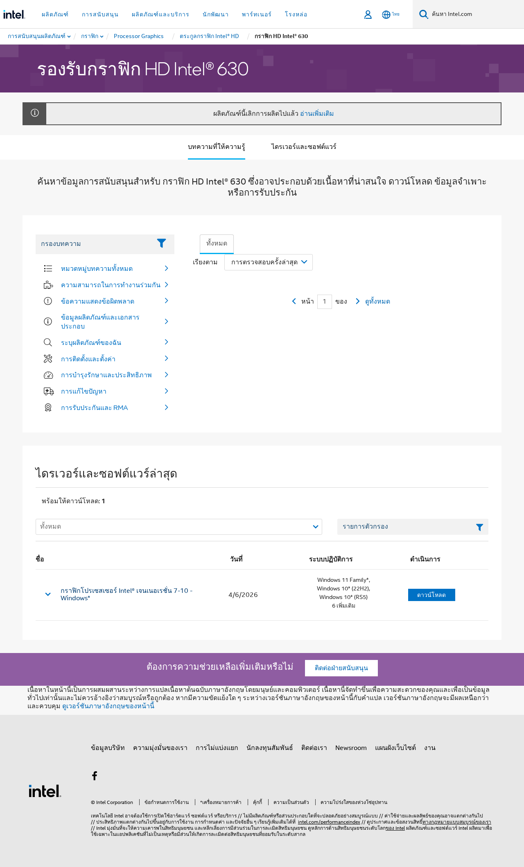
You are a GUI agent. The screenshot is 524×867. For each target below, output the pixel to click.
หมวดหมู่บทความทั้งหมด (97, 268)
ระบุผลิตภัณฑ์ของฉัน (91, 342)
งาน (430, 748)
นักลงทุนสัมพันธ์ (269, 748)
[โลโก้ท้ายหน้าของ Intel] (45, 790)
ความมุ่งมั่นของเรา (160, 748)
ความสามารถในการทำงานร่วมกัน (110, 285)
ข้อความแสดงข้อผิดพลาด (97, 301)
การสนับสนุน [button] (100, 14)
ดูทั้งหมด (377, 301)
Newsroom (351, 748)
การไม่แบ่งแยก (217, 748)
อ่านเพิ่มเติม (317, 114)
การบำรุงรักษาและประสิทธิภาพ (106, 375)
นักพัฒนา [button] (216, 14)
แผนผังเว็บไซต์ (395, 748)
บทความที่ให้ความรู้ (216, 147)
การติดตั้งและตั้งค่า (88, 359)
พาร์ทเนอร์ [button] (257, 14)
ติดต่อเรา (314, 748)
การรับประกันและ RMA (94, 407)
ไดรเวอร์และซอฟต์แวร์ (304, 147)
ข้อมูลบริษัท (108, 748)
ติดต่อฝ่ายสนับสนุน (341, 668)
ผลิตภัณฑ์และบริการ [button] (161, 14)
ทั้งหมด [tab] (216, 243)
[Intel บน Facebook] (95, 777)
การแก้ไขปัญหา (83, 391)
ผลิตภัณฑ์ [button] (55, 14)
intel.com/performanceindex (329, 822)
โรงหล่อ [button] (296, 14)
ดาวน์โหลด (431, 595)
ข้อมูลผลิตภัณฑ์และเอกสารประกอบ (100, 321)
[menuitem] (90, 36)
